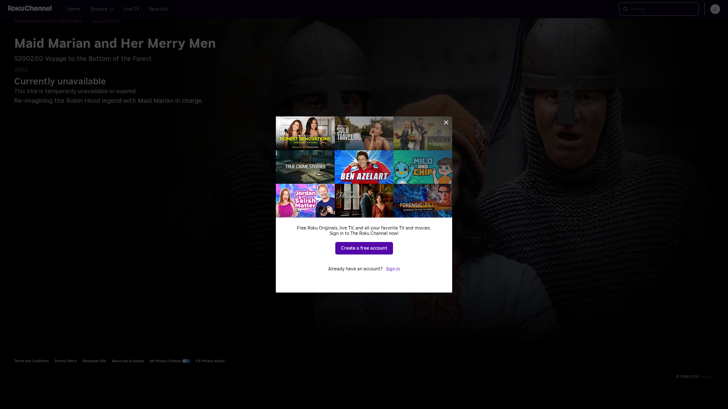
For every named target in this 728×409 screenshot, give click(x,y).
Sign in (393, 269)
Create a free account (364, 248)
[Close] (446, 122)
